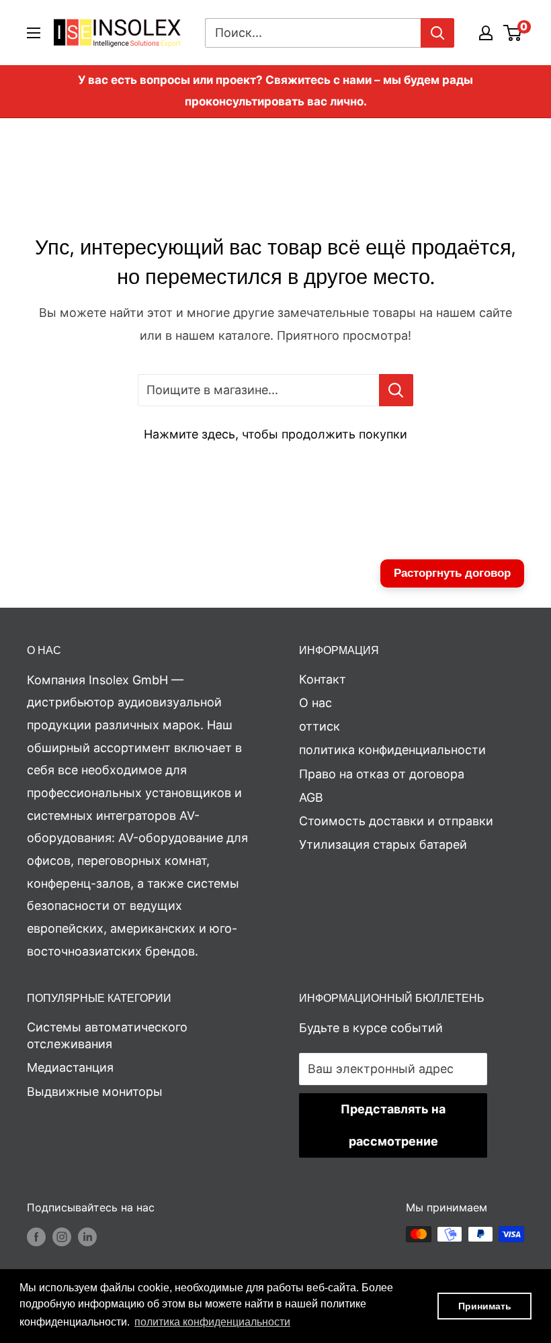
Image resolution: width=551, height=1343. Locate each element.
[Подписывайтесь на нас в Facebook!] (36, 1236)
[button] (212, 1322)
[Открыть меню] (33, 33)
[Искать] (437, 33)
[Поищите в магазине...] (396, 390)
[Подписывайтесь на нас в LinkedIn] (87, 1236)
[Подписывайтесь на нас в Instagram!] (61, 1236)
